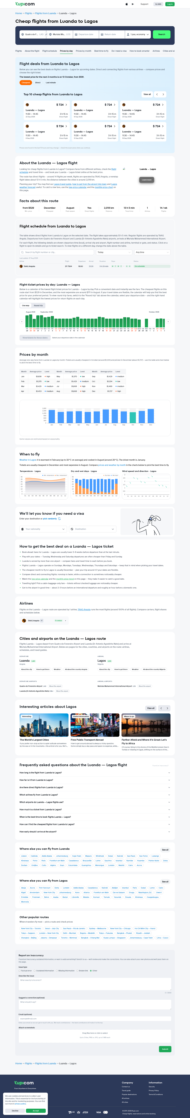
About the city (26, 669)
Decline (15, 1111)
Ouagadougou (153, 897)
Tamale (107, 897)
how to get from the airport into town (89, 184)
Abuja (23, 888)
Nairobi (120, 856)
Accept (36, 1111)
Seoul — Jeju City (52, 928)
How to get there (43, 669)
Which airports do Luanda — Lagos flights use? (41, 802)
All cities (125, 1102)
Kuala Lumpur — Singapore (115, 938)
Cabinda (34, 856)
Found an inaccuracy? (160, 766)
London (111, 865)
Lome (98, 860)
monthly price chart (104, 187)
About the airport (55, 686)
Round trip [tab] (38, 305)
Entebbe (24, 897)
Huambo (140, 860)
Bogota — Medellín (87, 933)
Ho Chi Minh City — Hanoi (145, 928)
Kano (77, 892)
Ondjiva (34, 865)
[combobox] (34, 34)
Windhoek (100, 856)
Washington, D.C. (145, 892)
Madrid (121, 865)
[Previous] (157, 94)
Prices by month (83, 51)
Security (152, 1087)
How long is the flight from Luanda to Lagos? (41, 772)
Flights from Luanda (45, 13)
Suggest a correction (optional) (32, 998)
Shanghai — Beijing (28, 938)
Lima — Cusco (162, 938)
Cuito (44, 865)
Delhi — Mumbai (69, 933)
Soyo (62, 865)
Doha (165, 860)
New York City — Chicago (120, 928)
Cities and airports (171, 51)
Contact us (126, 1087)
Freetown (36, 897)
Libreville (75, 897)
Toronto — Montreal (69, 938)
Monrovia (25, 902)
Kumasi (96, 897)
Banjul (65, 897)
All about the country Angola (76, 669)
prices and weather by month (112, 465)
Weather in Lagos (28, 460)
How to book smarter (140, 51)
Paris (43, 860)
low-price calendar (78, 187)
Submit (165, 1049)
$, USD (158, 4)
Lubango (155, 856)
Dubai (110, 856)
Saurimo (108, 860)
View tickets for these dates (35, 337)
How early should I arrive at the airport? (38, 831)
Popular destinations (129, 1094)
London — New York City (49, 933)
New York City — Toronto (31, 928)
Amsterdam (35, 892)
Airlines (156, 51)
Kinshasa (25, 860)
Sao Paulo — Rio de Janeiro (74, 928)
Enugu (131, 892)
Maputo (88, 856)
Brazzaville (87, 860)
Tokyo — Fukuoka (106, 933)
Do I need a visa (119, 51)
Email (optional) (25, 1014)
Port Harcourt (44, 888)
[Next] (163, 94)
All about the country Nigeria (154, 669)
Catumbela (72, 865)
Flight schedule (49, 51)
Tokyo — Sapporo (28, 933)
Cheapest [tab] (26, 82)
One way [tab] (25, 305)
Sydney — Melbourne (97, 928)
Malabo (86, 897)
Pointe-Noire (154, 860)
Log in (170, 4)
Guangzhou (86, 865)
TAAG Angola (84, 609)
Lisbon (24, 856)
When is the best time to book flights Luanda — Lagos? (45, 817)
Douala (128, 897)
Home (18, 13)
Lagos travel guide (62, 184)
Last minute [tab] (51, 82)
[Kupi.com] (25, 4)
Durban (24, 865)
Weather (57, 669)
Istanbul (119, 860)
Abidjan (115, 888)
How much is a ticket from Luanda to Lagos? (41, 809)
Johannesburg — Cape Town (141, 938)
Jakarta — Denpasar (49, 938)
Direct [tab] (37, 82)
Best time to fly (101, 51)
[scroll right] (168, 321)
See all (165, 849)
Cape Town (76, 856)
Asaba (55, 897)
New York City (49, 892)
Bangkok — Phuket (124, 933)
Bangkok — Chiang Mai (90, 938)
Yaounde (117, 897)
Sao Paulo (131, 856)
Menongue (99, 865)
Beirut (46, 897)
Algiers (53, 865)
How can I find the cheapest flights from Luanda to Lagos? (47, 824)
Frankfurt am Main (57, 860)
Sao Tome (143, 856)
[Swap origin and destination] (46, 34)
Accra (139, 865)
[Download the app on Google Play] (132, 4)
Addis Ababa (47, 856)
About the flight (32, 51)
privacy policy (20, 1104)
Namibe (129, 860)
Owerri (159, 892)
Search (161, 34)
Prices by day (66, 51)
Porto (35, 860)
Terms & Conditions (156, 1094)
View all (147, 94)
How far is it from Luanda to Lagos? (36, 780)
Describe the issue (26, 976)
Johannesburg (62, 856)
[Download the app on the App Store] (126, 4)
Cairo (130, 865)
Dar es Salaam (119, 892)
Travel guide (126, 1091)
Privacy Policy (154, 1091)
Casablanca (74, 860)
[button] (27, 323)
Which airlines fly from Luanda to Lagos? (39, 794)
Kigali (23, 892)
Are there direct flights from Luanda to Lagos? (41, 787)
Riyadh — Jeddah (143, 933)
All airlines (125, 1098)
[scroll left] (22, 321)
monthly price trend (65, 579)
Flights (28, 13)
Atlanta (87, 892)
